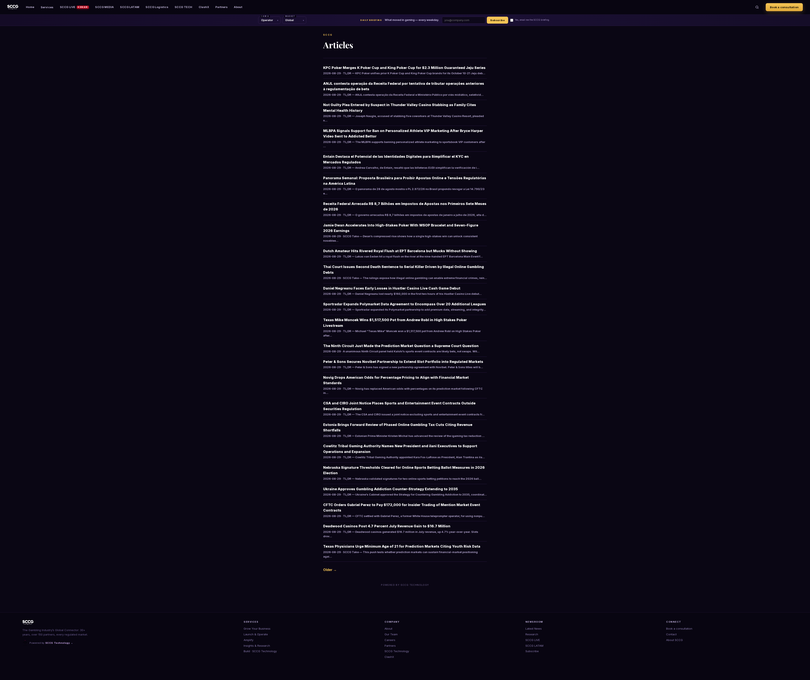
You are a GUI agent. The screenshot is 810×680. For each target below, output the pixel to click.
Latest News (533, 628)
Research (531, 634)
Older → (330, 570)
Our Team (391, 634)
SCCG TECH (183, 7)
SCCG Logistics (157, 7)
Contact (671, 634)
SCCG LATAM (129, 7)
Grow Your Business (257, 628)
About (238, 7)
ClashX (204, 7)
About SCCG (674, 640)
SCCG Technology (397, 651)
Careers (390, 640)
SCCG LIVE (74, 7)
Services (47, 7)
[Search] (757, 7)
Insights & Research (257, 645)
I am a (265, 16)
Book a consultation (784, 7)
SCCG (328, 34)
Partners (221, 7)
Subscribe (497, 20)
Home (30, 7)
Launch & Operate (256, 634)
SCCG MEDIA (104, 7)
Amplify (248, 640)
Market (290, 16)
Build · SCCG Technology (260, 651)
